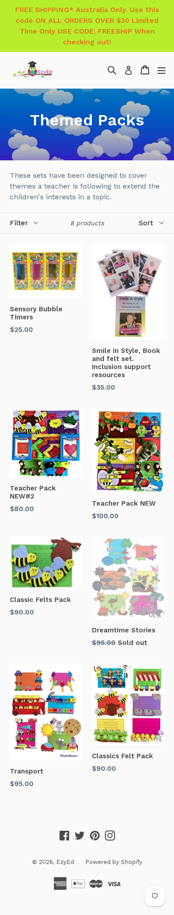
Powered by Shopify (113, 862)
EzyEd (65, 862)
